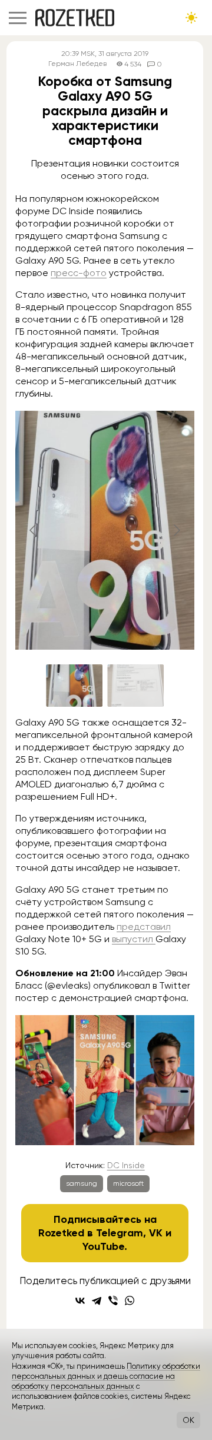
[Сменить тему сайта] (191, 17)
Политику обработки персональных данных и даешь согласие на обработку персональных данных (106, 1376)
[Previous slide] (33, 530)
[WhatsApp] (129, 1300)
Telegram (119, 1232)
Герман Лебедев (77, 64)
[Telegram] (97, 1300)
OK (188, 1420)
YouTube (103, 1246)
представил (144, 926)
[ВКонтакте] (80, 1300)
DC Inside (126, 1165)
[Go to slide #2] (135, 685)
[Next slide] (176, 530)
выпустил (133, 939)
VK (156, 1232)
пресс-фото (79, 272)
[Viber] (113, 1300)
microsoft (128, 1183)
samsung (81, 1183)
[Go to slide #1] (74, 685)
